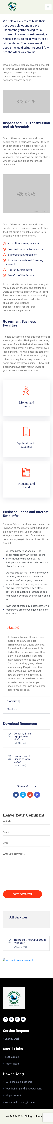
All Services (18, 917)
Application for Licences (27, 444)
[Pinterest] (30, 795)
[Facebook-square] (5, 1019)
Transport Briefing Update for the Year (30, 941)
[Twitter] (23, 795)
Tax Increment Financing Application (22, 759)
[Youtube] (23, 1019)
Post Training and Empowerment (23, 1088)
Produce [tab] (12, 709)
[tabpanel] (26, 664)
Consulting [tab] (13, 700)
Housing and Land (26, 485)
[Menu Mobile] (48, 7)
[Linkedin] (37, 795)
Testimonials (12, 1056)
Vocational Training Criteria (20, 1102)
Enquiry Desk (12, 1038)
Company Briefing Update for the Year (22, 736)
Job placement (13, 1095)
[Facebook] (16, 795)
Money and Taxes (26, 404)
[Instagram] (17, 1019)
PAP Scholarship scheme (18, 1081)
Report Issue (12, 1063)
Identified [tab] (13, 627)
